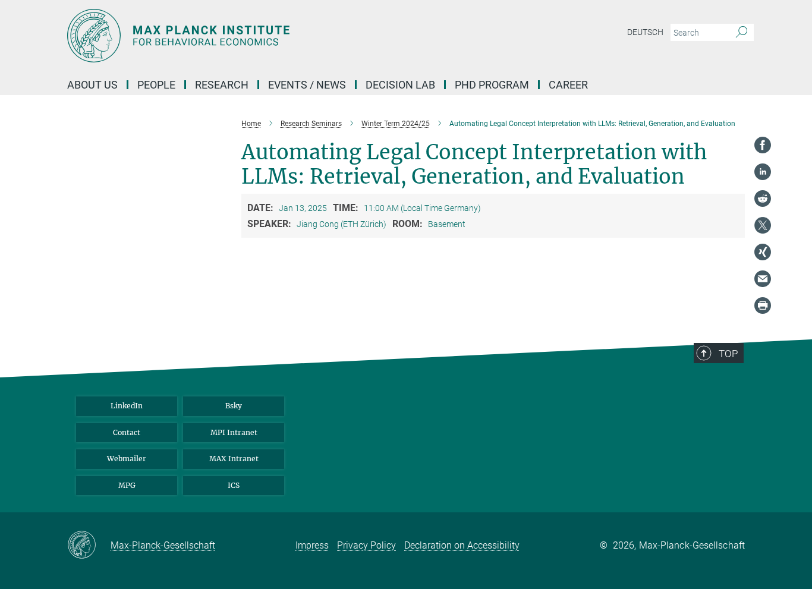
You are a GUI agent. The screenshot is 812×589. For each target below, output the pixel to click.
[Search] (741, 32)
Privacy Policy (366, 545)
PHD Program (492, 84)
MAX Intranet (234, 458)
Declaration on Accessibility (462, 545)
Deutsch (645, 32)
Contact (126, 432)
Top (728, 354)
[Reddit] (763, 198)
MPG (127, 485)
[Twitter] (763, 225)
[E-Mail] (763, 279)
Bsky (233, 405)
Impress (312, 545)
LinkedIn (127, 405)
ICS (234, 485)
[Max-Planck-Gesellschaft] (89, 545)
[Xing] (763, 252)
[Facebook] (763, 145)
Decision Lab (400, 84)
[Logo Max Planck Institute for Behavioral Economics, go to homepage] (290, 35)
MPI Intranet (233, 432)
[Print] (763, 305)
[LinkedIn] (763, 172)
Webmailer (126, 458)
